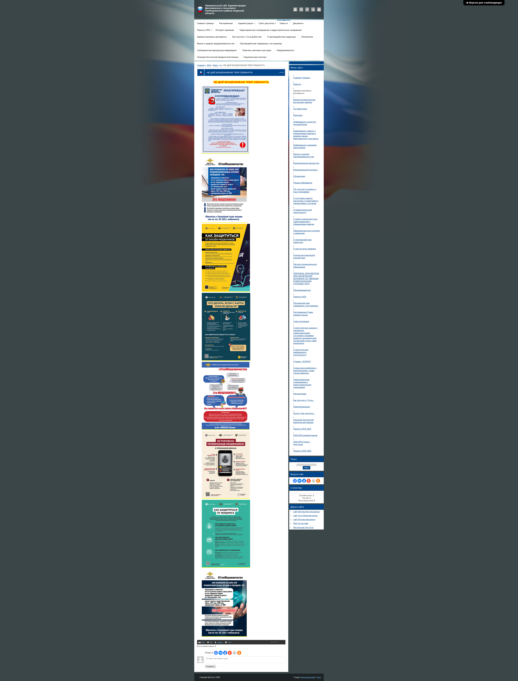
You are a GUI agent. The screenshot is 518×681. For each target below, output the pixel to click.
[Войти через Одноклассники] (239, 653)
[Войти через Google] (234, 653)
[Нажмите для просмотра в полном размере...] (225, 153)
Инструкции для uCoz (303, 527)
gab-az (220, 642)
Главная (201, 65)
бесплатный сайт (308, 677)
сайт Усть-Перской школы (305, 516)
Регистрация (295, 9)
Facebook (307, 9)
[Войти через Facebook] (225, 653)
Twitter (313, 9)
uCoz (319, 677)
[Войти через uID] (216, 653)
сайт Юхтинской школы (304, 519)
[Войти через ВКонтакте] (221, 653)
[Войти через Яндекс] (230, 653)
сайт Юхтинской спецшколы (306, 512)
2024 (209, 65)
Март (215, 65)
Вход (301, 9)
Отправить (210, 666)
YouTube (319, 9)
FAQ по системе (300, 523)
